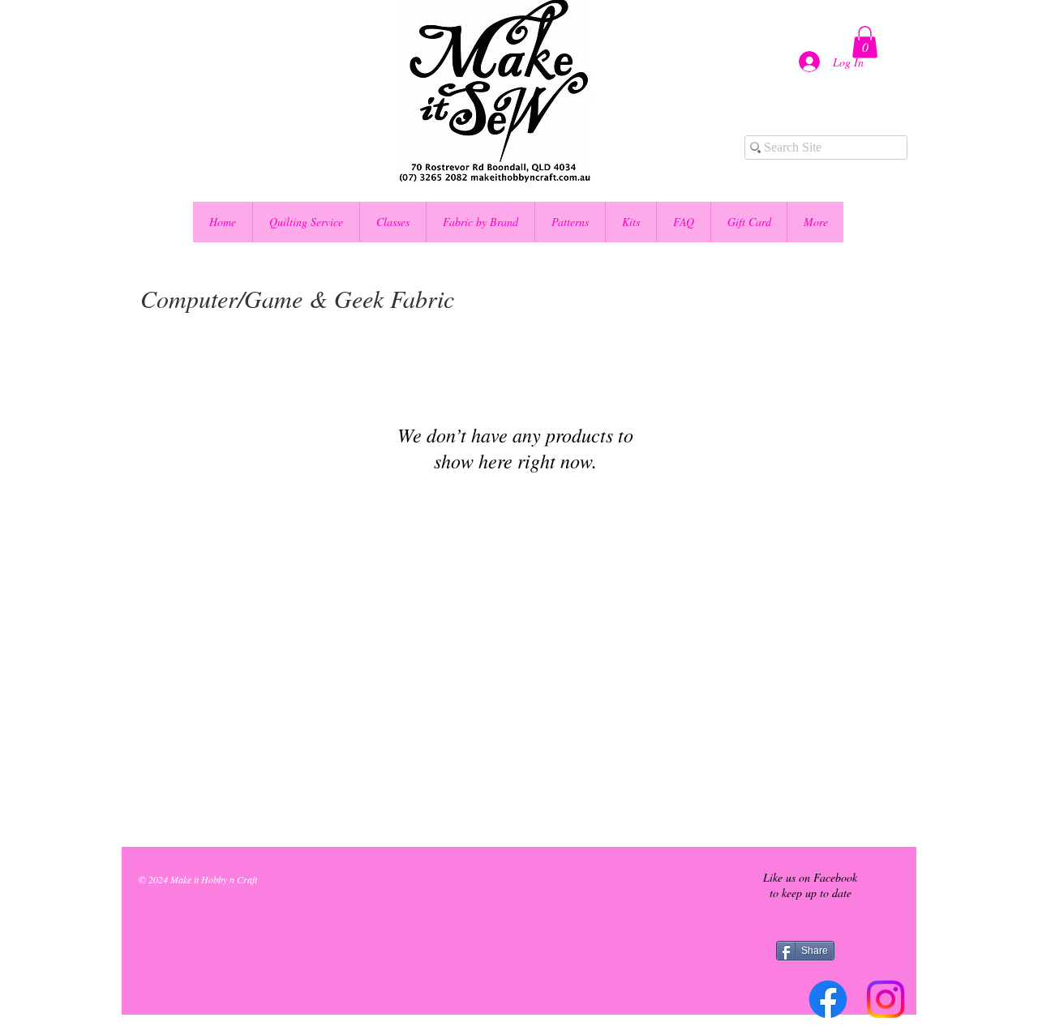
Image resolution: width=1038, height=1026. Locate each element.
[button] (864, 42)
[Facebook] (828, 999)
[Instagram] (885, 999)
